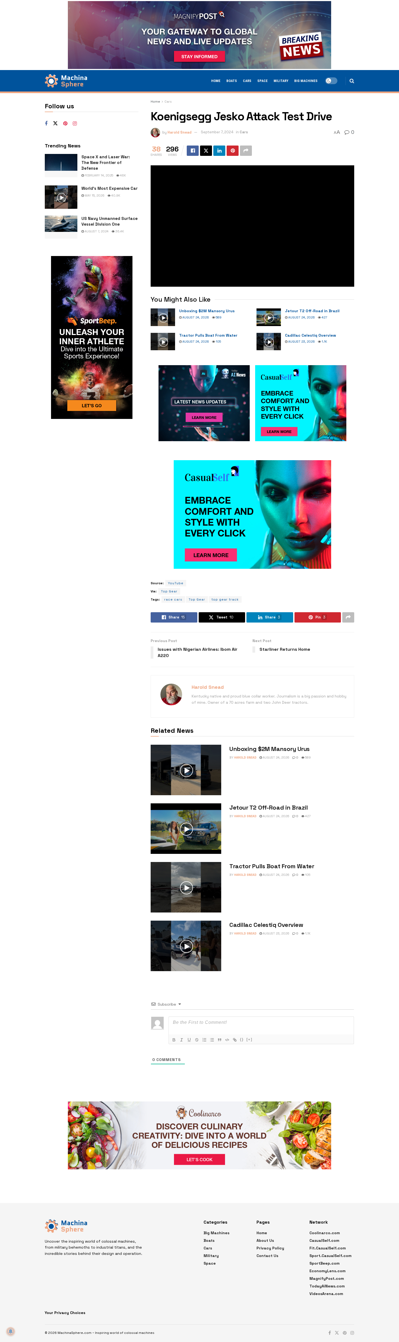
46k (122, 175)
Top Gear (169, 591)
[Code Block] (227, 1040)
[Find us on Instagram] (75, 124)
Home (215, 81)
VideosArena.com (326, 1293)
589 (218, 317)
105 (218, 341)
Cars (247, 81)
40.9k (115, 195)
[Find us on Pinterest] (65, 124)
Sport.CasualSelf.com (330, 1255)
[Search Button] (352, 81)
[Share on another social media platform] (246, 151)
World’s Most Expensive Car (109, 188)
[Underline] (189, 1040)
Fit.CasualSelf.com (327, 1248)
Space (262, 81)
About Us (265, 1240)
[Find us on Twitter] (55, 123)
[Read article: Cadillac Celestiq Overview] (268, 341)
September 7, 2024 (217, 132)
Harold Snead (179, 132)
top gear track (225, 599)
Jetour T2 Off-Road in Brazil (312, 310)
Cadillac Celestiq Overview (310, 335)
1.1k (324, 341)
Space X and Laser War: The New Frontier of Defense (105, 162)
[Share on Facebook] (193, 151)
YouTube (175, 583)
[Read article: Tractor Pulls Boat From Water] (163, 341)
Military (281, 81)
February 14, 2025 (98, 175)
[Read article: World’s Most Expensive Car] (61, 197)
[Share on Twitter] (206, 151)
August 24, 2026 (195, 317)
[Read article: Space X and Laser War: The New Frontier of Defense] (61, 165)
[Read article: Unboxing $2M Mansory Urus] (163, 317)
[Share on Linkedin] (219, 151)
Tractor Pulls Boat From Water (208, 335)
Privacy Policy (270, 1248)
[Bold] (174, 1040)
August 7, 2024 (96, 231)
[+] (249, 1039)
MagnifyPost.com (326, 1278)
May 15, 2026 (94, 195)
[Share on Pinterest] (233, 151)
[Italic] (181, 1040)
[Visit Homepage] (66, 81)
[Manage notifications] (10, 1331)
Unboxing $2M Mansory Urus (207, 310)
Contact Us (267, 1255)
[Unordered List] (212, 1040)
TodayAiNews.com (327, 1286)
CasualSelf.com (324, 1240)
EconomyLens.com (327, 1270)
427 (324, 317)
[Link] (235, 1040)
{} (242, 1039)
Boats (231, 81)
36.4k (119, 231)
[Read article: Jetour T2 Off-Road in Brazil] (268, 317)
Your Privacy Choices (65, 1312)
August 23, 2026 (301, 341)
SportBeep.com (324, 1263)
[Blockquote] (219, 1040)
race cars (173, 599)
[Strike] (197, 1040)
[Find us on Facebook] (46, 124)
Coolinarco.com (324, 1232)
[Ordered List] (204, 1040)
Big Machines (306, 81)
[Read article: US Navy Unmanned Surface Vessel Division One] (61, 227)
